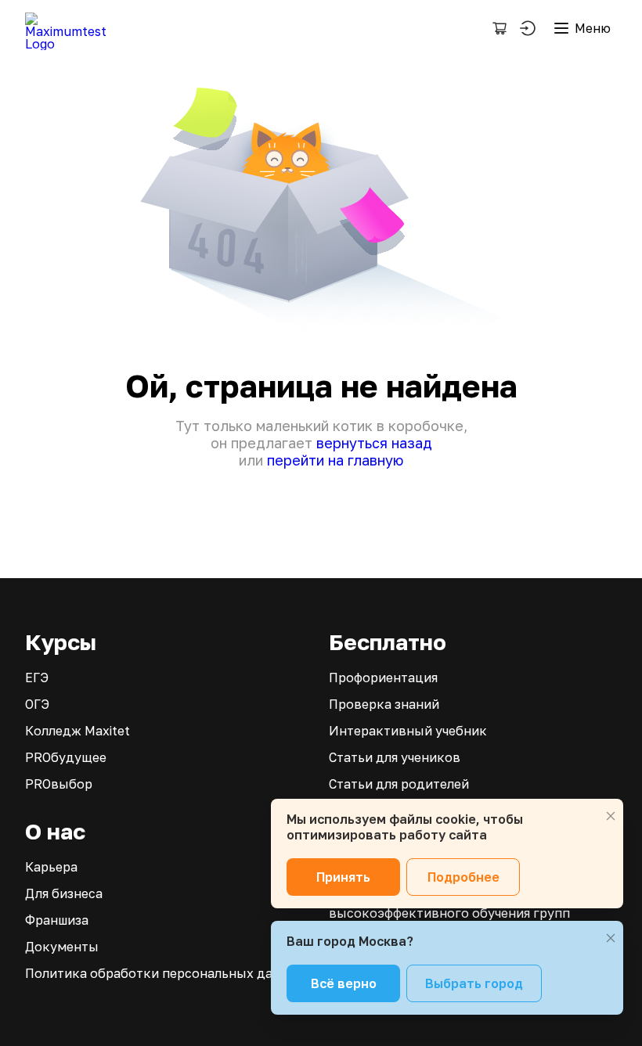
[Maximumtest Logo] (71, 28)
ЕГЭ (37, 677)
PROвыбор (58, 784)
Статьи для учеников (394, 757)
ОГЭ (37, 704)
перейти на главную (335, 460)
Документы (62, 946)
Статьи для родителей (399, 784)
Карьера (51, 867)
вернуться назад (374, 442)
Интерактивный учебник (408, 731)
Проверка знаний (384, 704)
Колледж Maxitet (77, 731)
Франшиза (56, 920)
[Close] (611, 816)
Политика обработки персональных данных (165, 973)
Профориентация (383, 677)
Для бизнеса (64, 893)
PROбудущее (65, 757)
